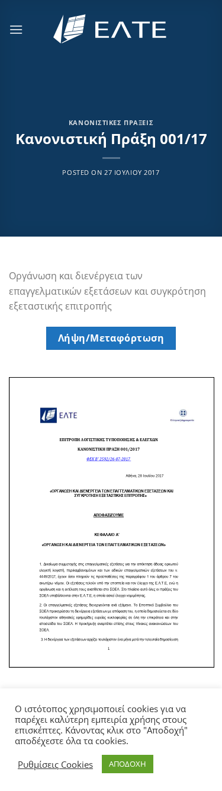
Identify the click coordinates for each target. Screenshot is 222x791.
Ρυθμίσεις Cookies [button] (55, 764)
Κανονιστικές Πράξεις (111, 122)
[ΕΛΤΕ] (111, 29)
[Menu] (16, 29)
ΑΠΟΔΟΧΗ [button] (127, 763)
